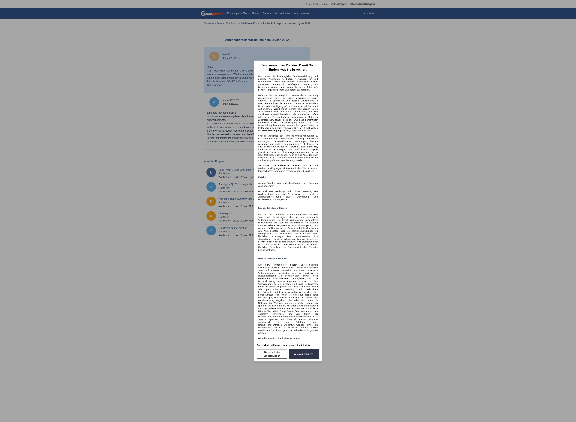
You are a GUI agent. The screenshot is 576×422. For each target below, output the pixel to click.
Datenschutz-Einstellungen (272, 354)
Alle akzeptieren (304, 354)
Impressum (288, 345)
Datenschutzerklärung (268, 345)
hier (309, 130)
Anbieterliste (303, 345)
